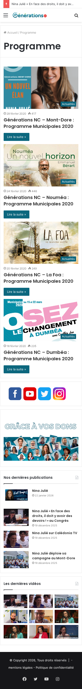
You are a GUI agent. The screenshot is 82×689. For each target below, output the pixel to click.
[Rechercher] (76, 17)
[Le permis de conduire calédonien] (66, 631)
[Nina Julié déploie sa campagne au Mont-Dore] (16, 559)
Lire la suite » (16, 137)
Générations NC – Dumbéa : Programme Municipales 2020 (38, 355)
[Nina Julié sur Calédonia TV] (16, 539)
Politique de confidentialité (55, 667)
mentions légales (20, 667)
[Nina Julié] (16, 497)
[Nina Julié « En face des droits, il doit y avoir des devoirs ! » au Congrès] (16, 517)
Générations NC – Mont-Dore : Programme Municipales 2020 (39, 123)
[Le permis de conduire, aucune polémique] (41, 631)
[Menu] (5, 17)
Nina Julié (40, 490)
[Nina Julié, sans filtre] (66, 616)
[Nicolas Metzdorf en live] (41, 616)
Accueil (12, 32)
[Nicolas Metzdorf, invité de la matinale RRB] (15, 616)
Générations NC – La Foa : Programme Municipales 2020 (38, 278)
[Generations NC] (29, 15)
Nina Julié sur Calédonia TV (54, 533)
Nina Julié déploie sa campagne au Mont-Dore (53, 555)
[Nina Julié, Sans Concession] (15, 631)
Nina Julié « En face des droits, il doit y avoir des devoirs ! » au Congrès (52, 516)
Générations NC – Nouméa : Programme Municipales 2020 (38, 200)
